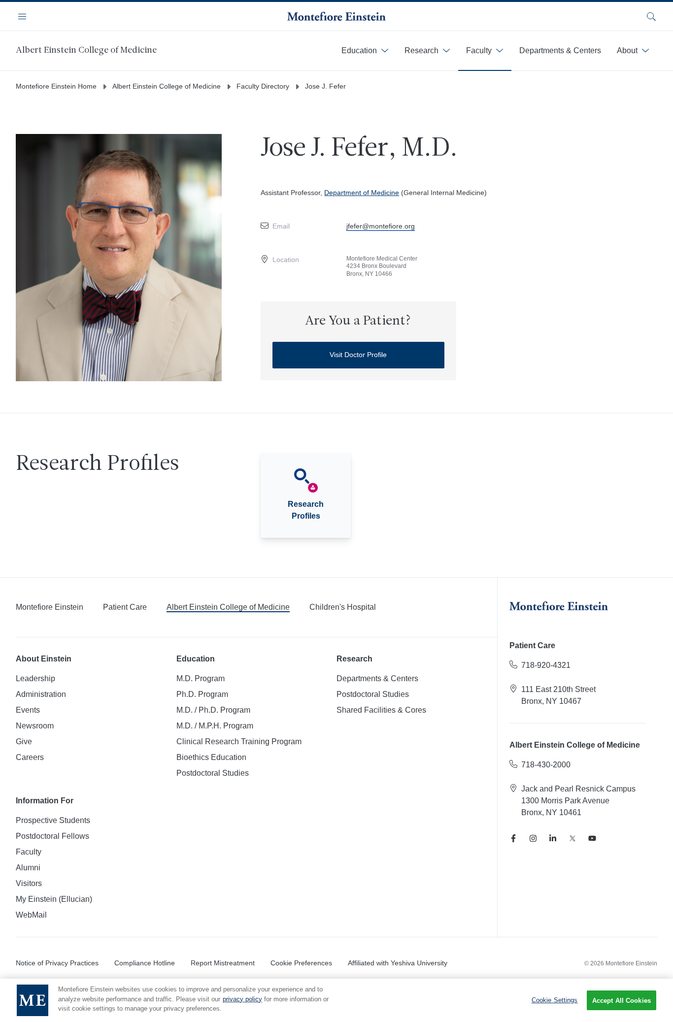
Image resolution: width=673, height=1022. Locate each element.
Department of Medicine (361, 193)
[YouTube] (592, 838)
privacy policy (242, 999)
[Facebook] (513, 838)
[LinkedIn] (553, 838)
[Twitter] (572, 838)
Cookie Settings (555, 1000)
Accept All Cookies (621, 1000)
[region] (336, 1000)
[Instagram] (533, 838)
